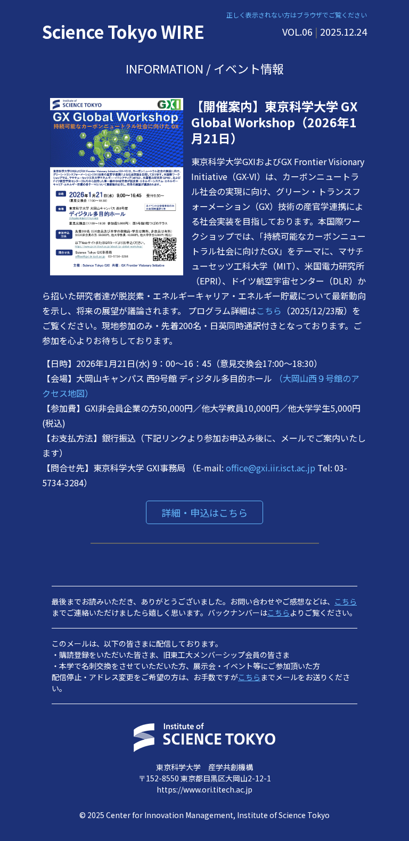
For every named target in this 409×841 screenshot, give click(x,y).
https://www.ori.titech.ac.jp (204, 789)
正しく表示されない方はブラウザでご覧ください (296, 14)
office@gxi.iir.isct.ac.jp (271, 467)
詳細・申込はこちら (204, 512)
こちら (269, 310)
